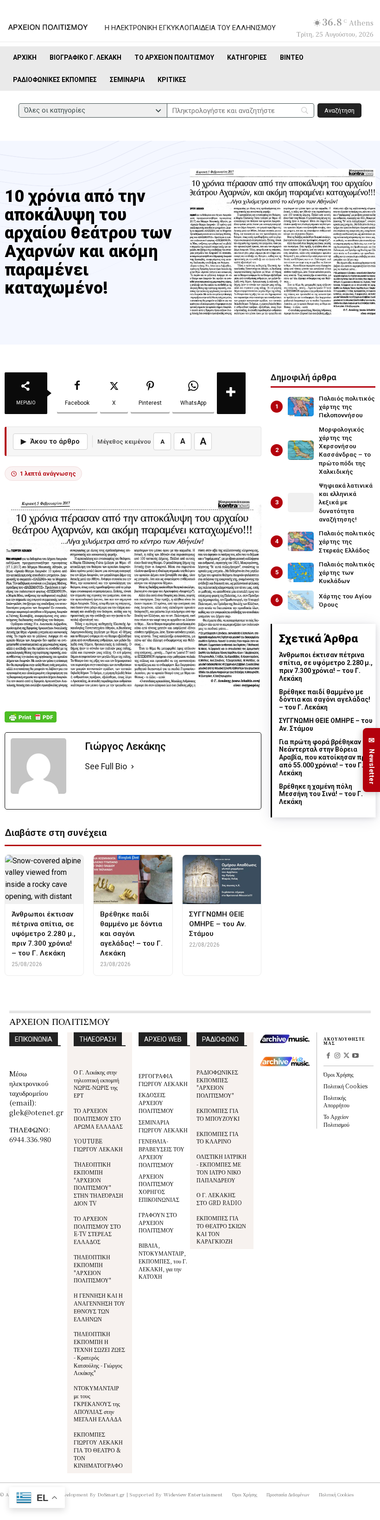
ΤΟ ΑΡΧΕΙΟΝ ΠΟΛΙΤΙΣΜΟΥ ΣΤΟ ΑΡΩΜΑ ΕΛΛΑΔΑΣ (98, 1118)
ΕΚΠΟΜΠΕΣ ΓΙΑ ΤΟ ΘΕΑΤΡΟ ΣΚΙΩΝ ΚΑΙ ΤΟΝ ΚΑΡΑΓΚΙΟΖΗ (221, 1229)
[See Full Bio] (132, 766)
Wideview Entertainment (193, 1494)
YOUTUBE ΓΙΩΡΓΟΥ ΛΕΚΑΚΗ (98, 1145)
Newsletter (371, 760)
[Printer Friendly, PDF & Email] (31, 721)
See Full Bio (106, 766)
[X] (346, 1056)
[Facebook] (328, 1056)
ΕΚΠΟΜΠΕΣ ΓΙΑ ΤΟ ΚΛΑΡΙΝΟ (217, 1137)
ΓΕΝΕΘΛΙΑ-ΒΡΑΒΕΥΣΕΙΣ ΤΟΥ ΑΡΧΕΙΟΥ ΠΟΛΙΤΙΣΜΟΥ (161, 1152)
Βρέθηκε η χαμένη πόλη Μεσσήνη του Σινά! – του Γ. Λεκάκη (321, 794)
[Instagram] (337, 1056)
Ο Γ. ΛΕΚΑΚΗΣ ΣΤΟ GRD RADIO (219, 1198)
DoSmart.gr (111, 1494)
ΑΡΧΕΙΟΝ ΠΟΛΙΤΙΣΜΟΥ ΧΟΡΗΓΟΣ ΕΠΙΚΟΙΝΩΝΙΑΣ (159, 1187)
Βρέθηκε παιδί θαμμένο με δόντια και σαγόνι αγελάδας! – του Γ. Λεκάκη (324, 699)
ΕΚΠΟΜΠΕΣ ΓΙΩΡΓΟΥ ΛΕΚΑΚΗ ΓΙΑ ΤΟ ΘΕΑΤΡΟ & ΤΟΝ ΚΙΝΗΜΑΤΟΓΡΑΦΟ (98, 1449)
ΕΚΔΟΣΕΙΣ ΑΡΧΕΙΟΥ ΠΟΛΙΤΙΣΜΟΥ (156, 1102)
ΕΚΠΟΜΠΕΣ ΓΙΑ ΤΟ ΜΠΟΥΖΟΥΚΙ (218, 1114)
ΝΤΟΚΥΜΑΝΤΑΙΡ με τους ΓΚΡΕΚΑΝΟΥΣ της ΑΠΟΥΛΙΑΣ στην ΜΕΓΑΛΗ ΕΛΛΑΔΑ (98, 1403)
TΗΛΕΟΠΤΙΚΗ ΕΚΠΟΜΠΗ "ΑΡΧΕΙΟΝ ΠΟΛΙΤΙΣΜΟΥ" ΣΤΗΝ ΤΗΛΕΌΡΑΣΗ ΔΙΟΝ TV (98, 1183)
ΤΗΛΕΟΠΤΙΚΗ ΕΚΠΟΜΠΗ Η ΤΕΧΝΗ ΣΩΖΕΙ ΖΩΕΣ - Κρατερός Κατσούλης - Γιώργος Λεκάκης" (99, 1353)
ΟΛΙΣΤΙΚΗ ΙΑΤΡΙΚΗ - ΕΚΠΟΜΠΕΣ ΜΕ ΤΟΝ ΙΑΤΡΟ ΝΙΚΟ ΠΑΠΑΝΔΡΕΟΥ (221, 1167)
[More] (231, 393)
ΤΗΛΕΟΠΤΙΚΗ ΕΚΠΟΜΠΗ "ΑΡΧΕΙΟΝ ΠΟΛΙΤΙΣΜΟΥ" (92, 1268)
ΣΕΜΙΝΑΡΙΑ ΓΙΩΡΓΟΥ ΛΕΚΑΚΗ (163, 1126)
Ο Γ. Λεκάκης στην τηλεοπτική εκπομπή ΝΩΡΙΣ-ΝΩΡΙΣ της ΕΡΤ (96, 1083)
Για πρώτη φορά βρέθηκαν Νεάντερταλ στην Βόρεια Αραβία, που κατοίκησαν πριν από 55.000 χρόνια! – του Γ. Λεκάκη (325, 757)
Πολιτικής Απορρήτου (336, 1101)
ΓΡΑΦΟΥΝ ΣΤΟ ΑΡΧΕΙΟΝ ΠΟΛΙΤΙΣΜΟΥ (158, 1222)
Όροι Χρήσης (338, 1074)
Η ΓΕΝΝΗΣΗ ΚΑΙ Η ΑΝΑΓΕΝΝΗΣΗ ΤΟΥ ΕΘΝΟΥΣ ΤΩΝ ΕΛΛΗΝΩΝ (99, 1306)
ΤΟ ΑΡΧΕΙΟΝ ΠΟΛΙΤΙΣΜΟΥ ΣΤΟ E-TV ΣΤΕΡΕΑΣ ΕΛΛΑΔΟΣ (97, 1229)
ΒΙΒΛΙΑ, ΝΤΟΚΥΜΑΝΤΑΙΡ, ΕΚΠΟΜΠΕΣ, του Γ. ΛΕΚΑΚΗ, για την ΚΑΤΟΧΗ (163, 1260)
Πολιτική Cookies (345, 1086)
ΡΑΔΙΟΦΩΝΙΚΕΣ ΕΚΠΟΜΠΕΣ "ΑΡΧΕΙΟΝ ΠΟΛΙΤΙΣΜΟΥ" (217, 1083)
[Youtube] (355, 1056)
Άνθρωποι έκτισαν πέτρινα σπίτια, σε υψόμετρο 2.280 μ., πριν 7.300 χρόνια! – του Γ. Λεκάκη (326, 666)
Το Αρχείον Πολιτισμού (336, 1120)
